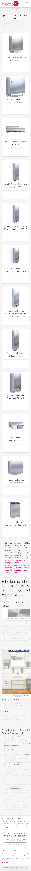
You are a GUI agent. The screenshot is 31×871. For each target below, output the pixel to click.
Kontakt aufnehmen (15, 844)
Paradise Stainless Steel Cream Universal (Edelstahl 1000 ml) (15, 313)
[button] (27, 3)
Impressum (5, 867)
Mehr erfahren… (6, 828)
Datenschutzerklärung (15, 867)
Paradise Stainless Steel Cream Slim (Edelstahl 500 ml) (15, 271)
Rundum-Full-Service (12, 570)
